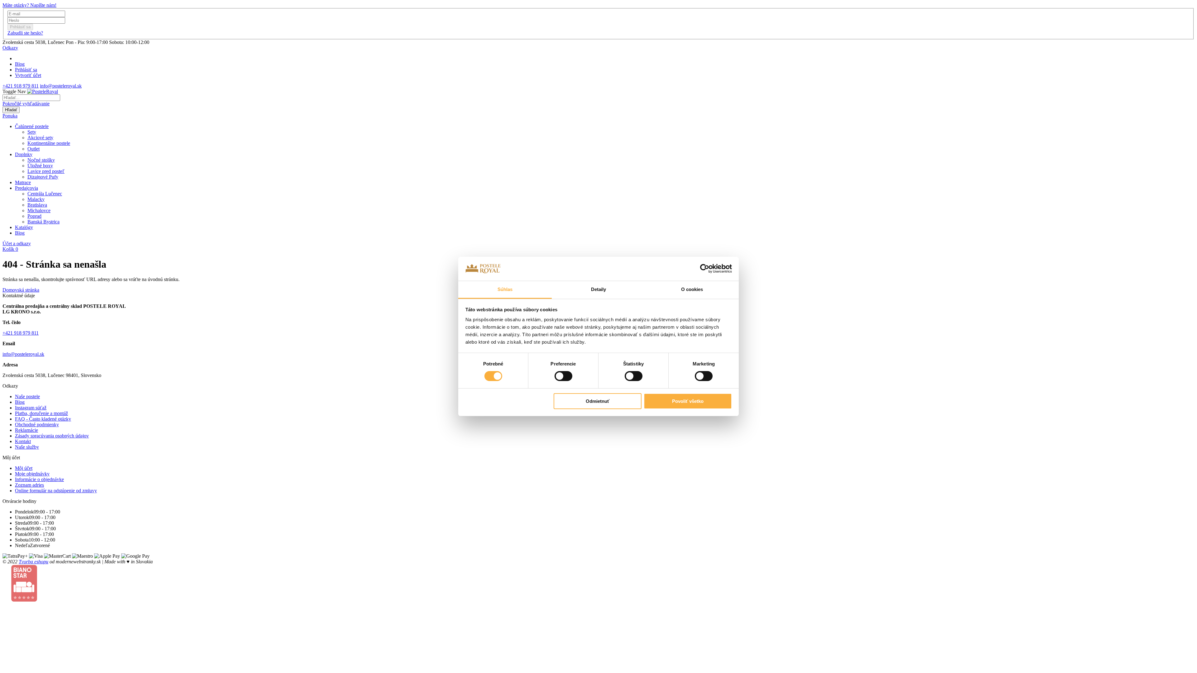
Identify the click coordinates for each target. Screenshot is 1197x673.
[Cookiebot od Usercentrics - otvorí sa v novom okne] (704, 268)
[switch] (563, 376)
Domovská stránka (20, 290)
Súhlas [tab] (505, 289)
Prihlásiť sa (26, 69)
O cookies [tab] (692, 289)
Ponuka (9, 115)
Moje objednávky (32, 473)
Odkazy (10, 47)
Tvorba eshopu (33, 561)
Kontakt (23, 441)
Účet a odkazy (16, 243)
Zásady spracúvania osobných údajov (52, 435)
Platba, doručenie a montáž (41, 413)
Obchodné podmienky (37, 424)
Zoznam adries (29, 485)
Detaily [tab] (598, 289)
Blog (20, 64)
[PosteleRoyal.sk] (42, 91)
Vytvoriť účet (28, 75)
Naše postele (27, 396)
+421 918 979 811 (20, 85)
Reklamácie (26, 430)
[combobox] (31, 97)
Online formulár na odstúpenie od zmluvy (56, 490)
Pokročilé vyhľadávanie (26, 103)
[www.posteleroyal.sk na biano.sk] (24, 600)
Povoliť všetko (688, 401)
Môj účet (23, 468)
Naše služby (27, 447)
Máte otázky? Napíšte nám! (29, 5)
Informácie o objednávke (39, 479)
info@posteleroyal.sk (61, 85)
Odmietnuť (597, 401)
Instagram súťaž (30, 407)
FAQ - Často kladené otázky (43, 419)
